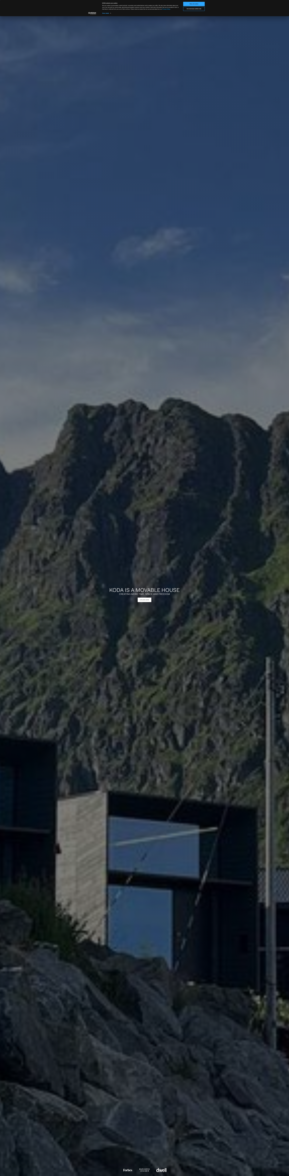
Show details (105, 13)
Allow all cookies (194, 4)
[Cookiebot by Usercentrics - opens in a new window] (92, 13)
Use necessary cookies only (194, 8)
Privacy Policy (166, 9)
